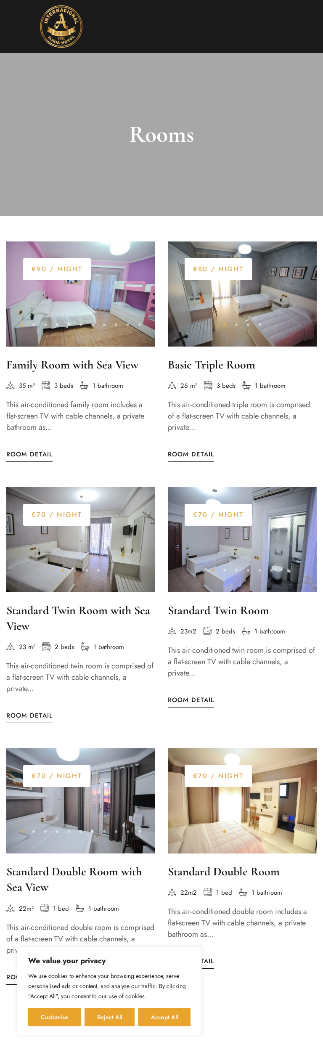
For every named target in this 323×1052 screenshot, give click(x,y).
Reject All (109, 1017)
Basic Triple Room (211, 365)
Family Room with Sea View (72, 365)
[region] (109, 991)
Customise (54, 1017)
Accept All (164, 1017)
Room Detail (29, 454)
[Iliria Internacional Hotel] (61, 26)
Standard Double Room (224, 871)
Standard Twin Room (218, 610)
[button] (22, 325)
